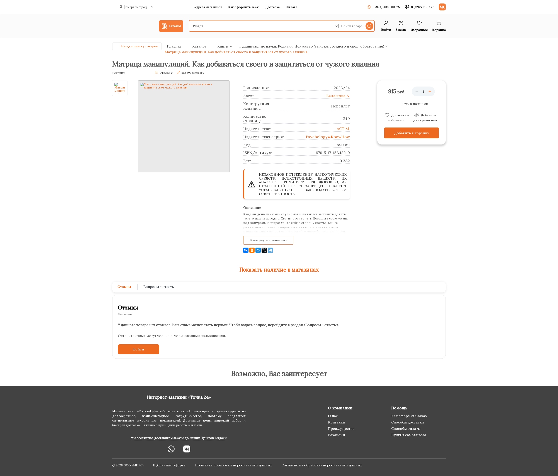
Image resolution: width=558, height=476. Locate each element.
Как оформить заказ (243, 7)
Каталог (199, 46)
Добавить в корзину (411, 133)
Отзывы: (166, 72)
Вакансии (336, 435)
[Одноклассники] (252, 250)
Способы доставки (407, 422)
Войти (138, 349)
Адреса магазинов (208, 7)
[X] (264, 250)
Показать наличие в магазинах (279, 269)
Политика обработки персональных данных (234, 465)
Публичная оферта (169, 465)
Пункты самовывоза (408, 435)
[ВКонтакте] (245, 250)
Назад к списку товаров (139, 46)
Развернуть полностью (268, 240)
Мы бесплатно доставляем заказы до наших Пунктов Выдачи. (179, 438)
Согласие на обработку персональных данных (321, 465)
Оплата (291, 7)
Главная (174, 46)
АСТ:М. (343, 128)
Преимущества (341, 428)
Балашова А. (338, 95)
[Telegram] (270, 250)
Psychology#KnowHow (328, 136)
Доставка (272, 7)
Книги (222, 46)
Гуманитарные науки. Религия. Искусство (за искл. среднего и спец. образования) (311, 46)
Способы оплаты (405, 428)
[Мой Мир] (258, 250)
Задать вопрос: (192, 72)
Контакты (336, 422)
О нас (333, 416)
